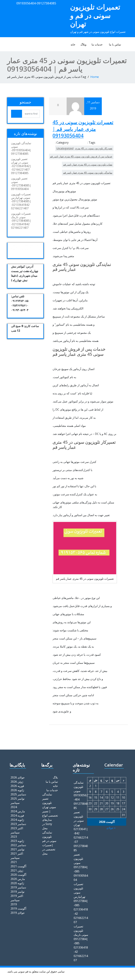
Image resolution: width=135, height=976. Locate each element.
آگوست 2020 (18, 875)
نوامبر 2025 (17, 798)
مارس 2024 (18, 811)
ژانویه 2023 (17, 841)
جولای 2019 (18, 913)
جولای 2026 (18, 777)
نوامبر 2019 (17, 892)
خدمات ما (97, 44)
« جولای (110, 828)
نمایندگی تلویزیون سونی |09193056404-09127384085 (21, 148)
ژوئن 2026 (17, 782)
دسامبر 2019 (18, 887)
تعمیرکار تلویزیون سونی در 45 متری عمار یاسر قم (86, 148)
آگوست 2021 (18, 866)
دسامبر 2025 (18, 794)
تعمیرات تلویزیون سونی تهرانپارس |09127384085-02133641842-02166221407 (21, 201)
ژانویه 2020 (17, 883)
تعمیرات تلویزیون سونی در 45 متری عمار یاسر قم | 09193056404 (83, 129)
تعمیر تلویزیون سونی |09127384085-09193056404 (21, 184)
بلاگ (55, 777)
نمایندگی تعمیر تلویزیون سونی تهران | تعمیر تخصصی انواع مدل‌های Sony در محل (50, 811)
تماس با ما (115, 44)
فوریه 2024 (17, 815)
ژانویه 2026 (17, 790)
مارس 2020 (18, 879)
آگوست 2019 (18, 908)
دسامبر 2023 (18, 824)
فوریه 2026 (17, 786)
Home (94, 77)
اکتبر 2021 (17, 853)
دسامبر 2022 (18, 845)
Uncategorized (64, 148)
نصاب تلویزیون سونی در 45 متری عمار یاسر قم (87, 164)
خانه (73, 44)
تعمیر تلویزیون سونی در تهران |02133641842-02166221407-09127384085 (21, 166)
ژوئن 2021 (17, 870)
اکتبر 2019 (17, 896)
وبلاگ (83, 44)
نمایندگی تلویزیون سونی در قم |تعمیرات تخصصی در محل (49, 842)
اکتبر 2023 (17, 828)
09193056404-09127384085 (36, 3)
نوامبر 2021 (17, 849)
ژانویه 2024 (17, 820)
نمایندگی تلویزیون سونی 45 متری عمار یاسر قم (87, 172)
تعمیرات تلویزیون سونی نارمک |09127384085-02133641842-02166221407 (21, 220)
